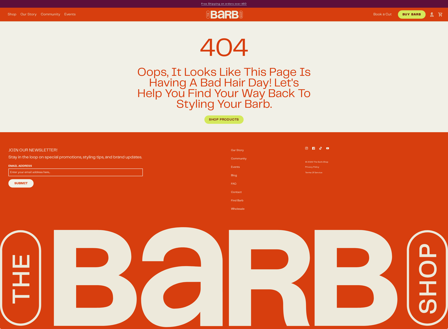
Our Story (237, 150)
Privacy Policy (312, 167)
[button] (440, 14)
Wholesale (237, 209)
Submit (21, 183)
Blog (234, 175)
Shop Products (224, 119)
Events (235, 167)
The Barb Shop (320, 162)
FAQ (233, 183)
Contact (236, 192)
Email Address (20, 166)
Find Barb (237, 200)
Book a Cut (382, 14)
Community (239, 158)
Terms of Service (313, 173)
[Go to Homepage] (225, 14)
